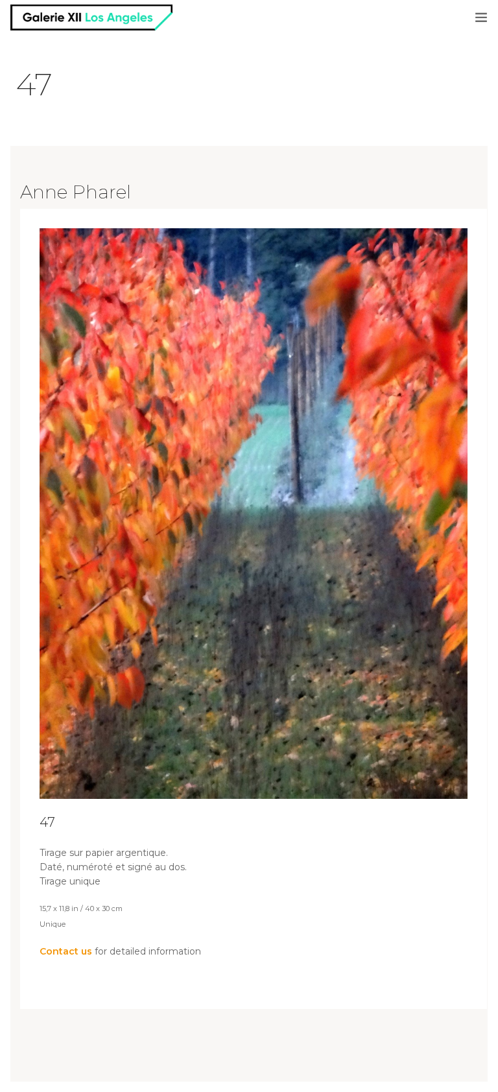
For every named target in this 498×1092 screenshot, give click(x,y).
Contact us (66, 951)
